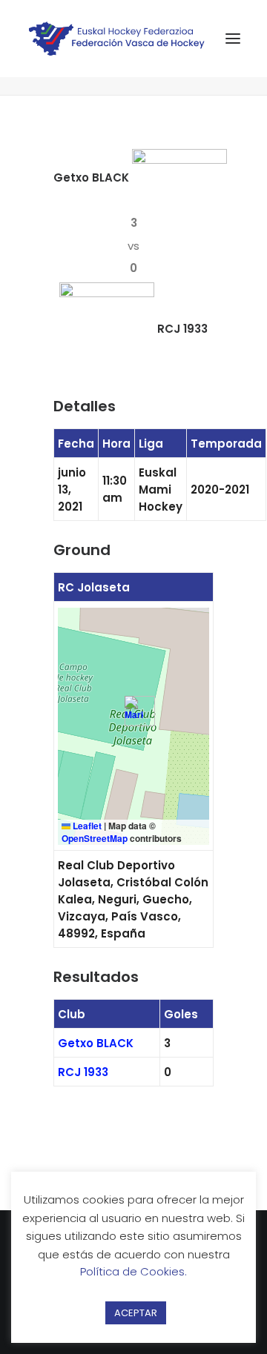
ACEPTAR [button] (135, 1313)
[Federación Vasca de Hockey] (117, 38)
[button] (134, 711)
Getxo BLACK (96, 1043)
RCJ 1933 (83, 1072)
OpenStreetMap (95, 838)
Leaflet (86, 825)
